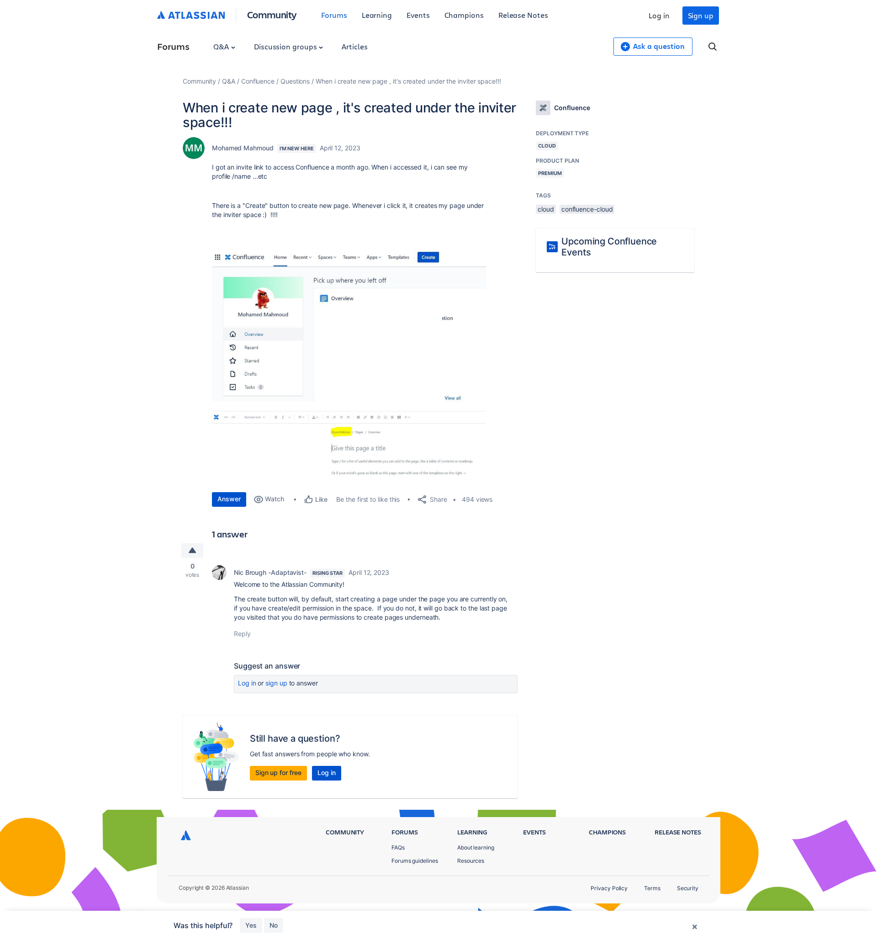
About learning (475, 847)
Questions (295, 81)
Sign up (700, 15)
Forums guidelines (414, 860)
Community (272, 14)
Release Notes (523, 15)
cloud (546, 209)
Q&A (222, 46)
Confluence (258, 81)
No (273, 925)
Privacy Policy (609, 888)
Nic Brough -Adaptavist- (270, 572)
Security (687, 888)
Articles (354, 46)
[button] (349, 329)
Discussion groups (286, 46)
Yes (251, 925)
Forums (334, 15)
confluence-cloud (587, 209)
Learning (377, 15)
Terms (652, 888)
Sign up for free (278, 772)
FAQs (398, 847)
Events (418, 15)
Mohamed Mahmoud (243, 148)
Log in (659, 15)
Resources (470, 860)
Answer (229, 499)
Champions (464, 15)
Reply (242, 633)
